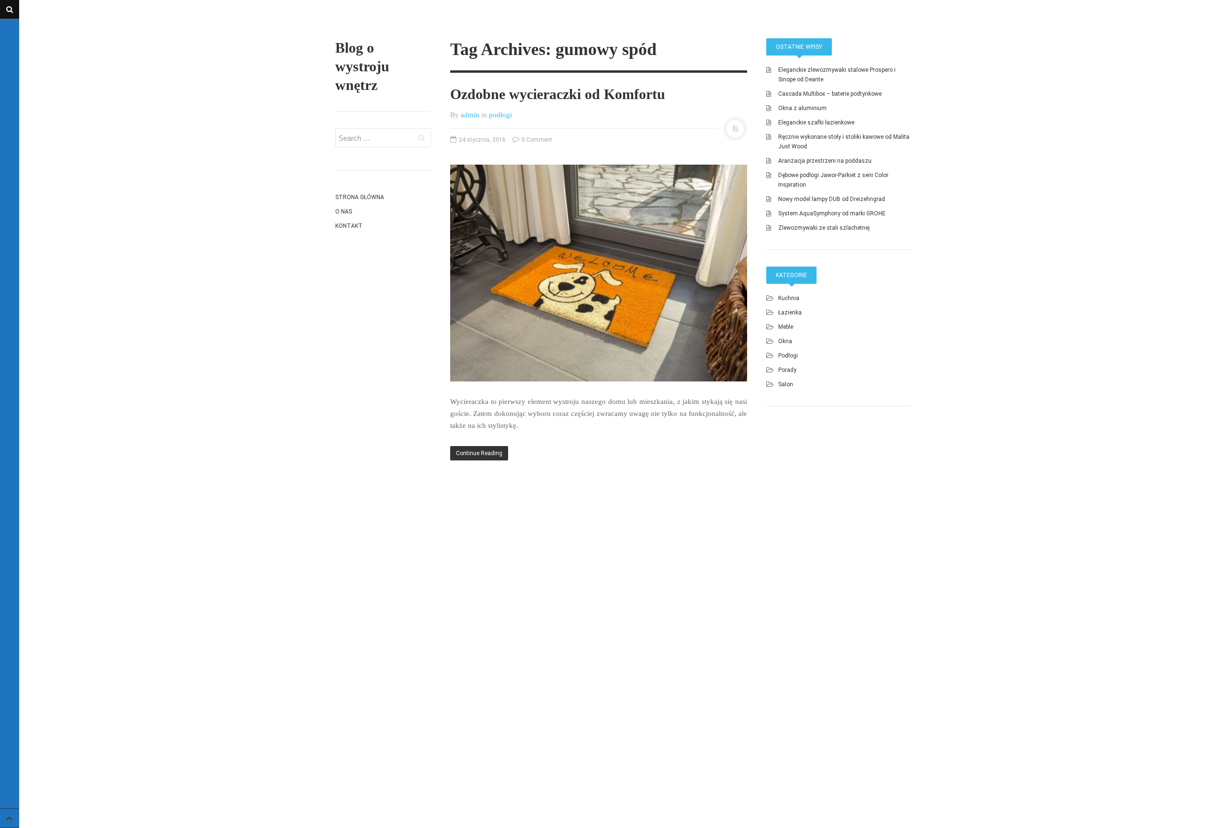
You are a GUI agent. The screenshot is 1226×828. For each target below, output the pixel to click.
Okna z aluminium (802, 108)
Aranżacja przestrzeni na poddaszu (825, 160)
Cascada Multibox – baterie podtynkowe (830, 93)
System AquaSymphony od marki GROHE (831, 213)
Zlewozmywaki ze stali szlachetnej (824, 227)
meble (785, 327)
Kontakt (349, 226)
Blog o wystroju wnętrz (362, 66)
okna (785, 341)
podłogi (500, 115)
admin (470, 115)
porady (787, 370)
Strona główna (359, 197)
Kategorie (791, 275)
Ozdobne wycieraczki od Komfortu (557, 94)
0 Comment (536, 139)
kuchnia (788, 298)
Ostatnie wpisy (799, 47)
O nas (343, 211)
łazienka (790, 312)
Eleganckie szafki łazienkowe (816, 122)
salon (785, 384)
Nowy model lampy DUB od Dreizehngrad (831, 199)
